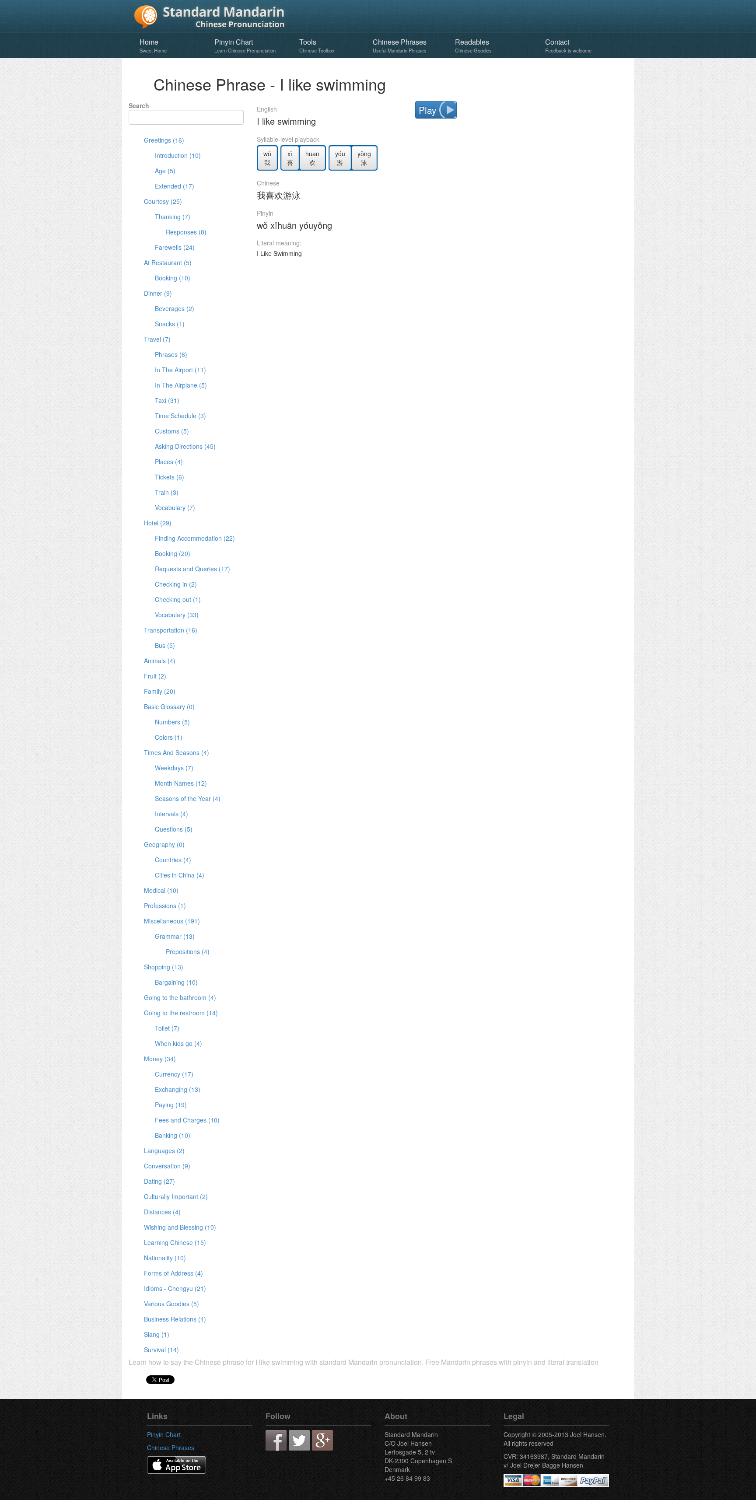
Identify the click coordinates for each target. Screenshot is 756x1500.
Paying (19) (171, 1104)
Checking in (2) (176, 584)
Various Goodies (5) (171, 1303)
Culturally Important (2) (176, 1196)
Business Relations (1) (175, 1319)
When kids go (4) (178, 1043)
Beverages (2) (174, 308)
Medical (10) (161, 890)
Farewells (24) (175, 247)
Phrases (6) (171, 354)
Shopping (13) (163, 966)
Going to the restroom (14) (181, 1012)
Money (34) (160, 1058)
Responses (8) (186, 231)
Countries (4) (173, 859)
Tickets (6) (169, 476)
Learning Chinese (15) (175, 1242)
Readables (473, 45)
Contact (568, 45)
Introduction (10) (178, 155)
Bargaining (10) (176, 982)
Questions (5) (173, 829)
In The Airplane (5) (181, 385)
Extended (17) (174, 186)
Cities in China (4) (179, 875)
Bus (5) (165, 645)
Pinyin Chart (245, 45)
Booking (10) (172, 277)
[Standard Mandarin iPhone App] (176, 1464)
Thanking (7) (172, 216)
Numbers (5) (172, 721)
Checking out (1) (178, 599)
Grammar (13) (175, 936)
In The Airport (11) (180, 369)
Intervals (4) (171, 813)
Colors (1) (168, 737)
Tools (317, 45)
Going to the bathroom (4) (180, 997)
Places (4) (169, 461)
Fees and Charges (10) (187, 1119)
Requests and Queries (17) (192, 568)
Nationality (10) (165, 1257)
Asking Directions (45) (185, 446)
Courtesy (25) (163, 201)
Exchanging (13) (177, 1089)
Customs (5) (172, 431)
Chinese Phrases (400, 45)
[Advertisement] (442, 289)
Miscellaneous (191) (172, 920)
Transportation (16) (170, 630)
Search (139, 105)
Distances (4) (162, 1211)
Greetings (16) (164, 140)
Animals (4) (159, 660)
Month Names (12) (181, 783)
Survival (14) (161, 1349)
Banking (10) (172, 1135)
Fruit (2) (155, 675)
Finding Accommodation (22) (195, 538)
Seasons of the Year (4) (187, 798)
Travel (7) (157, 339)
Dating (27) (159, 1181)
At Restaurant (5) (168, 262)
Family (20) (159, 691)
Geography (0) (164, 844)
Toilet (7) (167, 1028)
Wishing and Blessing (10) (180, 1227)
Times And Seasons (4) (176, 752)
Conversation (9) (167, 1165)
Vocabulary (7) (175, 507)
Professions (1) (165, 905)
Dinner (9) (158, 293)
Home (153, 45)
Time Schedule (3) (180, 415)
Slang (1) (156, 1334)
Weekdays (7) (174, 767)
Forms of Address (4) (173, 1273)
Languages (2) (164, 1150)
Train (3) (166, 492)
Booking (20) (172, 553)
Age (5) (165, 170)
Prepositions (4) (188, 951)
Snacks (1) (170, 323)
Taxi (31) (167, 400)
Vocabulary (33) (177, 614)
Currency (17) (174, 1074)
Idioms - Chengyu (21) (175, 1288)
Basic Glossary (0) (169, 706)
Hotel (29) (158, 522)
